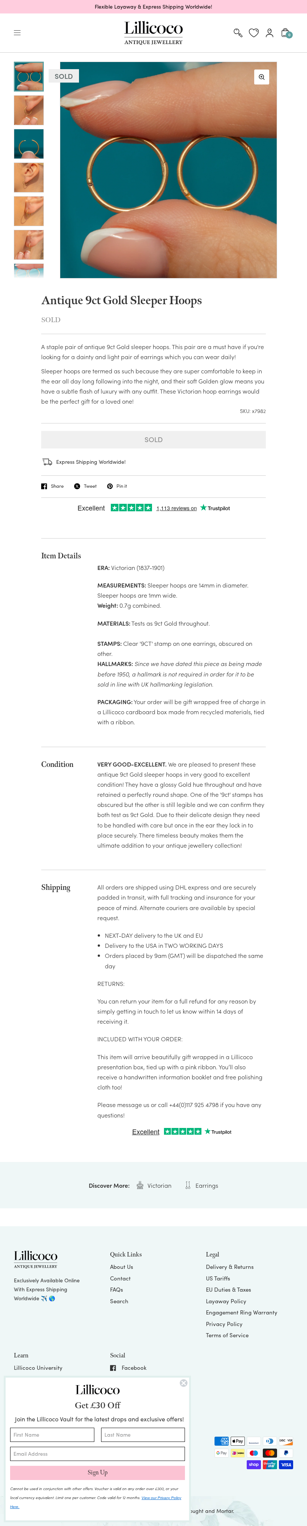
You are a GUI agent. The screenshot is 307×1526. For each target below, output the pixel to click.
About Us (121, 1266)
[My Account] (269, 32)
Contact (120, 1278)
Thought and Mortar (208, 1510)
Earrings (206, 1185)
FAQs (116, 1289)
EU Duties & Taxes (228, 1289)
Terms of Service (227, 1335)
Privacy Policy (224, 1324)
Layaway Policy (226, 1301)
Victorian (159, 1185)
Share (57, 486)
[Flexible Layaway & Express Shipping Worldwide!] (153, 6)
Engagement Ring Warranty (241, 1312)
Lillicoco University (38, 1367)
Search (119, 1301)
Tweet (90, 486)
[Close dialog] (183, 1383)
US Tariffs (218, 1278)
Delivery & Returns (230, 1266)
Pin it (121, 486)
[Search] (238, 32)
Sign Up (97, 1472)
